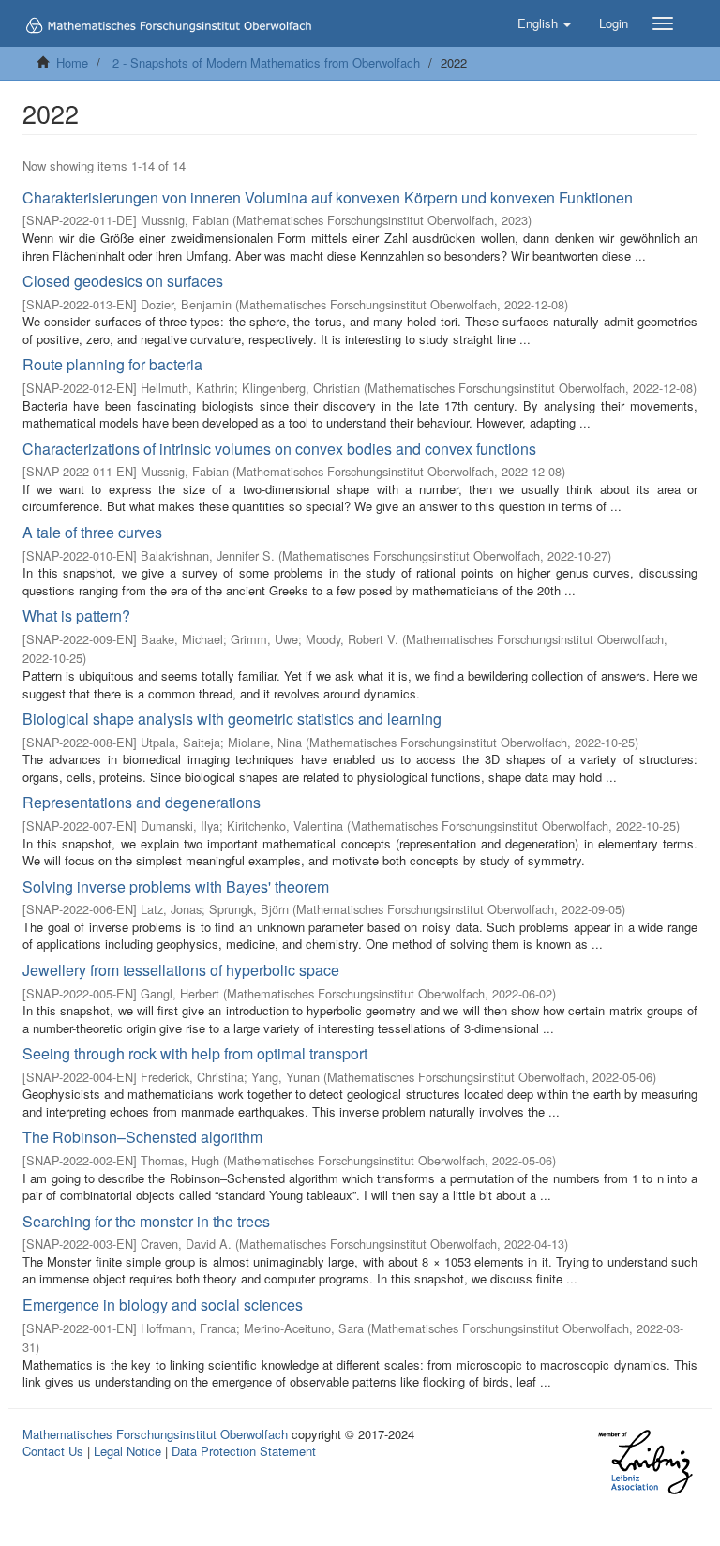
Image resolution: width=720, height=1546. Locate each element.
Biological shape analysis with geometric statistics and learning (232, 718)
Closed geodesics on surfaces (122, 281)
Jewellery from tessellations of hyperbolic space (180, 970)
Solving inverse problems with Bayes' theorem (175, 886)
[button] (544, 23)
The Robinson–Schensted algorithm (142, 1137)
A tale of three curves (92, 532)
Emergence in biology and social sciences (162, 1304)
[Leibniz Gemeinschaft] (645, 1462)
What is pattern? (76, 615)
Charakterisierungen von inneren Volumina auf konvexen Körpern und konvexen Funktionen (327, 197)
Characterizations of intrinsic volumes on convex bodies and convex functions (279, 448)
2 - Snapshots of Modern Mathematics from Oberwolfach (266, 62)
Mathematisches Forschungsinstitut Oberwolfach (155, 1434)
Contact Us (52, 1451)
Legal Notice (127, 1451)
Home (72, 62)
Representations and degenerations (141, 802)
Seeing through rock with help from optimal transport (195, 1053)
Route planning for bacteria (112, 364)
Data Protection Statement (244, 1451)
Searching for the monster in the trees (146, 1221)
